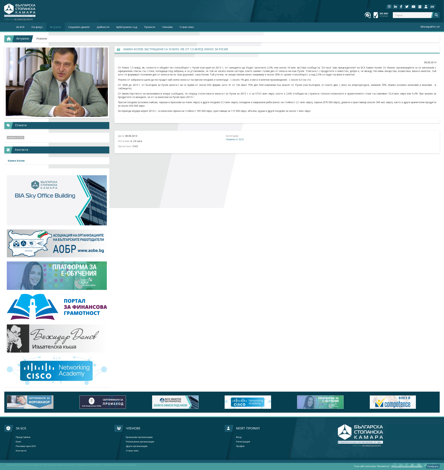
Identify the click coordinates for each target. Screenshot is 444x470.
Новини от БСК (235, 139)
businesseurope (366, 446)
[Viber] (389, 7)
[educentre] (57, 371)
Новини (41, 38)
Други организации (136, 446)
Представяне (23, 437)
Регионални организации (140, 442)
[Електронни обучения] (57, 275)
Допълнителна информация (406, 466)
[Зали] (420, 7)
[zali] (185, 402)
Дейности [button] (103, 27)
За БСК (21, 428)
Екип (18, 442)
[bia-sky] (57, 200)
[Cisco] (258, 402)
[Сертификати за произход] (113, 402)
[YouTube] (413, 7)
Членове (133, 428)
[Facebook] (401, 7)
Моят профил (248, 428)
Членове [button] (167, 27)
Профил (240, 446)
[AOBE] (57, 243)
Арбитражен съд (126, 27)
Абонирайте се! (430, 26)
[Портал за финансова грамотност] (57, 307)
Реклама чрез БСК (26, 446)
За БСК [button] (20, 27)
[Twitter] (407, 7)
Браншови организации (139, 437)
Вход (238, 437)
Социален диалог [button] (79, 27)
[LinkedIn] (395, 7)
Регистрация (243, 442)
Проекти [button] (149, 27)
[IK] (57, 338)
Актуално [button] (55, 27)
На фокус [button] (37, 27)
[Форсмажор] (40, 402)
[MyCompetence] (403, 402)
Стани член (187, 27)
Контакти (21, 451)
